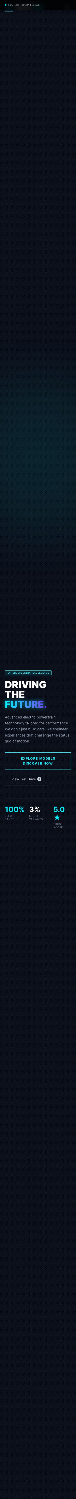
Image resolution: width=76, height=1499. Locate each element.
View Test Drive (24, 779)
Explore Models (38, 760)
